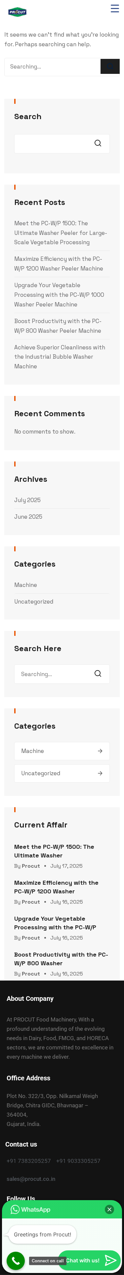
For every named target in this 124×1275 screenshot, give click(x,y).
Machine (25, 585)
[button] (109, 1209)
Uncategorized (34, 601)
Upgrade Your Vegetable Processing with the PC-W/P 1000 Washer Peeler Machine (59, 294)
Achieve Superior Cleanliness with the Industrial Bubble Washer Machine (59, 357)
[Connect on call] (16, 1261)
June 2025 (28, 516)
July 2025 (27, 500)
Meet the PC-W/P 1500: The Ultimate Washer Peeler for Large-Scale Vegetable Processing (60, 233)
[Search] (110, 66)
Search (28, 116)
